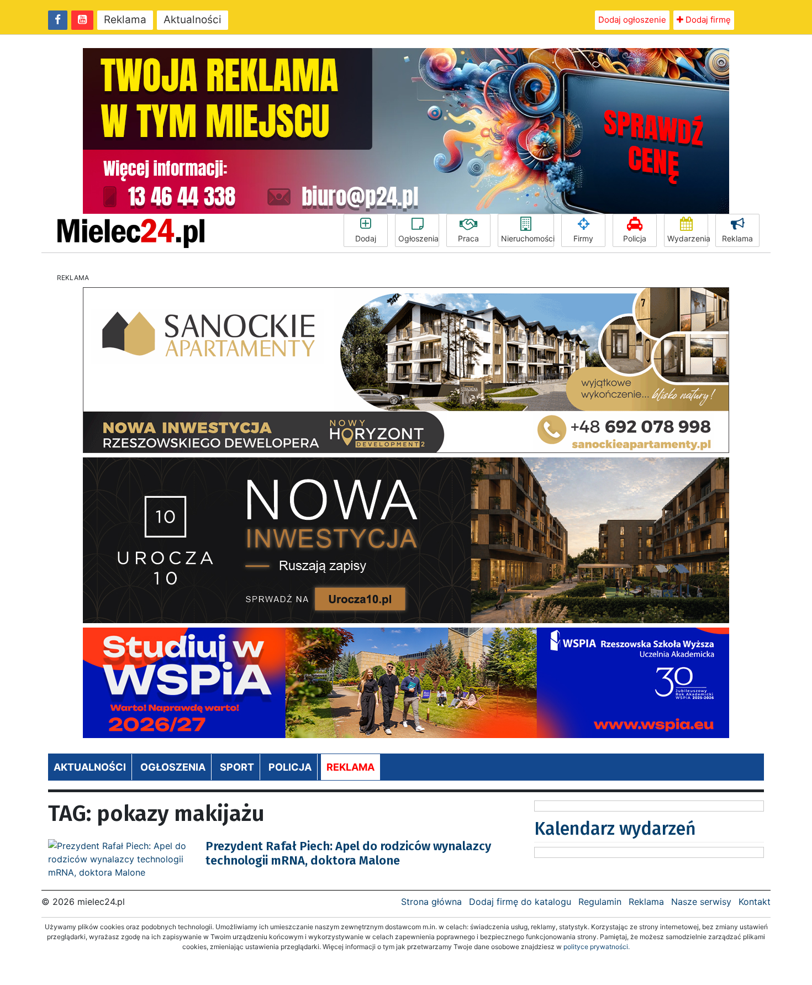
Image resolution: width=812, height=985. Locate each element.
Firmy (583, 238)
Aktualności (193, 19)
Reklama (125, 19)
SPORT (237, 767)
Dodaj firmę (707, 19)
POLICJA (290, 767)
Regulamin (599, 901)
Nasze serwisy (701, 901)
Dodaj (365, 238)
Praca (468, 238)
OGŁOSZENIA (172, 767)
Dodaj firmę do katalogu (520, 901)
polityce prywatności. (596, 946)
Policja (634, 238)
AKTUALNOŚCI (90, 767)
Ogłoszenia (418, 238)
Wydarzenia (687, 238)
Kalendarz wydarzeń (615, 828)
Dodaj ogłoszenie (632, 19)
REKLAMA (350, 767)
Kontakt (755, 901)
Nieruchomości (527, 238)
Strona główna (431, 901)
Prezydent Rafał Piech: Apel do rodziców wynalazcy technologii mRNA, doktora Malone (348, 853)
